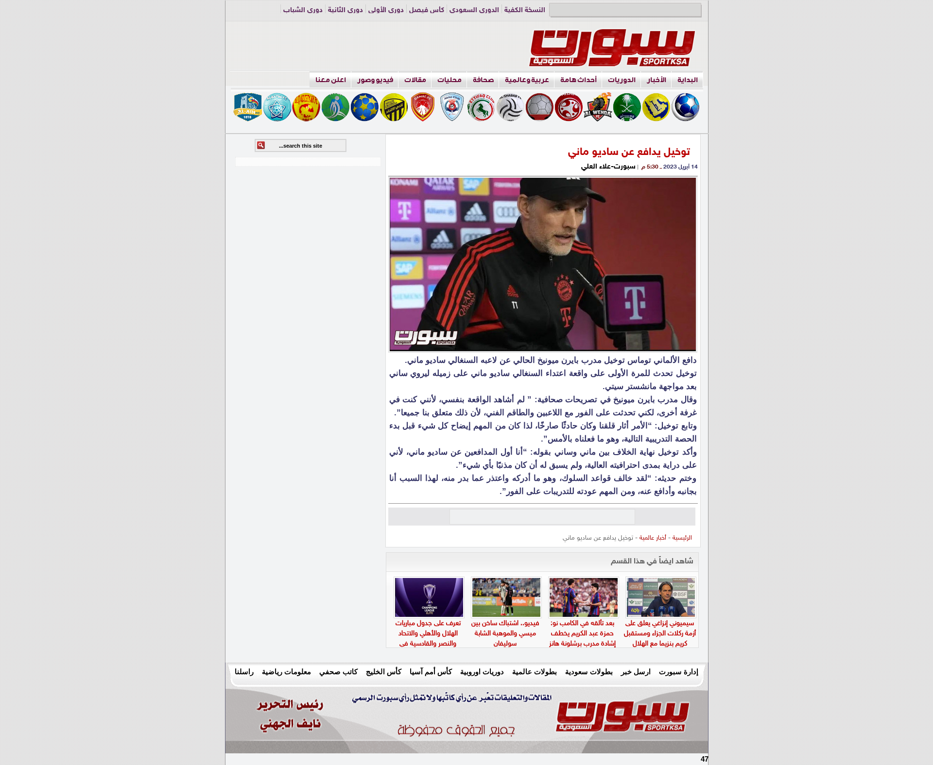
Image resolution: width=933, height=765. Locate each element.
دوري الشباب (303, 10)
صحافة (483, 79)
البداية (687, 79)
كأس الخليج (383, 671)
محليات (449, 79)
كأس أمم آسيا (431, 671)
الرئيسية (682, 538)
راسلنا (244, 671)
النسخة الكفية (524, 10)
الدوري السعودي (474, 10)
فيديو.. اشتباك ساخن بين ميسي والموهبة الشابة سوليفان (505, 633)
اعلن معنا (330, 79)
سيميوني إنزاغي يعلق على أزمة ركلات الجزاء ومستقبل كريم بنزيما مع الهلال (660, 633)
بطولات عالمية (534, 671)
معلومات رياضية (286, 671)
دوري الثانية (345, 10)
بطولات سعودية (589, 671)
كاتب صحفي (338, 671)
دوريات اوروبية (482, 671)
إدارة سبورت (678, 671)
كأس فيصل (426, 10)
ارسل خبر (636, 671)
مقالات (415, 79)
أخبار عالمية (652, 538)
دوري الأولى (386, 10)
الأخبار (656, 79)
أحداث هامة (578, 79)
